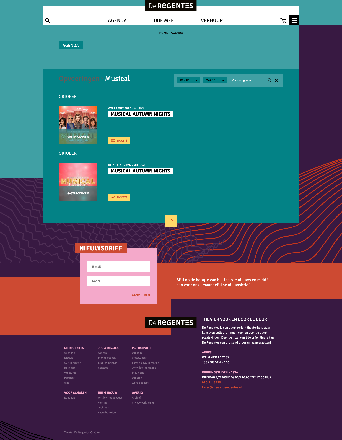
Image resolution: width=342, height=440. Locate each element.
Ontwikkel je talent (144, 368)
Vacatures (70, 372)
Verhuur (212, 20)
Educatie (69, 397)
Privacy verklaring (143, 402)
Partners (69, 377)
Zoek (48, 20)
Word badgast (140, 382)
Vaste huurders (107, 412)
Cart (283, 20)
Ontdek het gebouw (110, 397)
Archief (136, 397)
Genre (184, 80)
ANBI (67, 382)
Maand (210, 80)
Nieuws (68, 358)
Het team (70, 368)
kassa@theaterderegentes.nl (222, 387)
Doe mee (164, 20)
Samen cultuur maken (145, 363)
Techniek (103, 407)
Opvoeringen (79, 78)
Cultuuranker (72, 363)
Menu (294, 20)
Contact (103, 368)
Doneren (137, 377)
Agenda (117, 20)
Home (163, 33)
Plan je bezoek (107, 358)
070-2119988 (211, 382)
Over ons (69, 353)
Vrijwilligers (139, 358)
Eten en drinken (108, 363)
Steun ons (138, 372)
